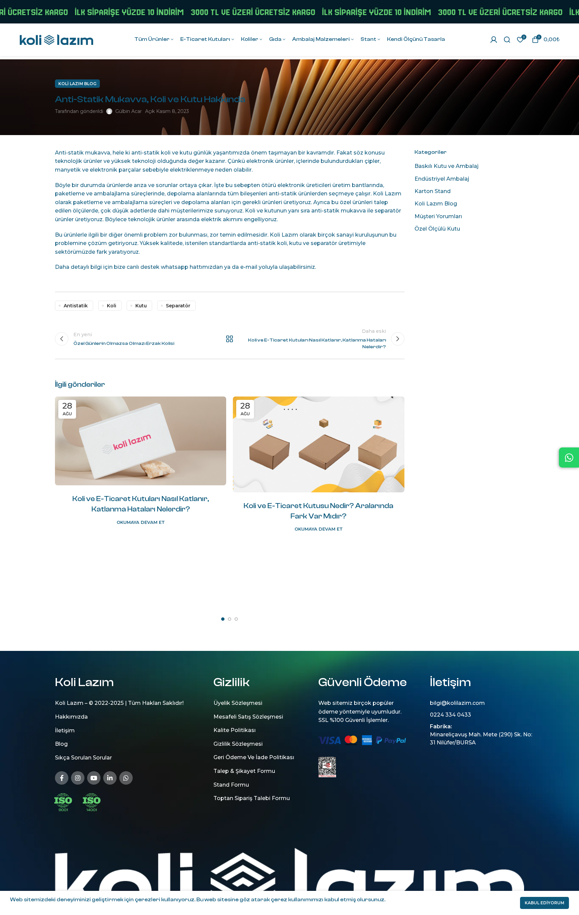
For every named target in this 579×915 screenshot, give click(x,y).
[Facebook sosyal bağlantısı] (61, 777)
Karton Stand (432, 191)
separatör (324, 243)
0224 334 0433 (450, 715)
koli (111, 306)
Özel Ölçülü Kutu (437, 229)
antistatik (76, 306)
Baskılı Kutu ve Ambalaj (446, 166)
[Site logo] (56, 39)
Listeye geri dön (229, 339)
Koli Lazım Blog (77, 83)
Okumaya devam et (141, 522)
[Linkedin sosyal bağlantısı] (110, 777)
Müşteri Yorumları (438, 216)
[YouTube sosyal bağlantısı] (94, 777)
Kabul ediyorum (544, 902)
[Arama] (507, 39)
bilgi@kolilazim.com (457, 703)
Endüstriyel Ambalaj (441, 179)
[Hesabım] (493, 39)
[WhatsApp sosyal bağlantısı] (126, 777)
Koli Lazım (387, 193)
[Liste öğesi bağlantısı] (123, 717)
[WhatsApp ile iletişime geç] (569, 457)
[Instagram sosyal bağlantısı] (77, 777)
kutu (141, 306)
